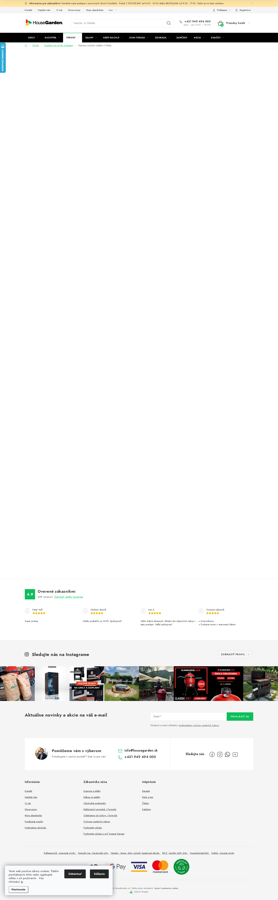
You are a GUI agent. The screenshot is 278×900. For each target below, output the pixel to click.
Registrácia (245, 10)
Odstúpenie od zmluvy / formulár (100, 815)
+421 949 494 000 (197, 21)
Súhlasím (99, 874)
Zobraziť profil (233, 654)
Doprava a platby (92, 791)
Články (145, 803)
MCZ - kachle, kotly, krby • (175, 853)
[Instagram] (219, 754)
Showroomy (74, 10)
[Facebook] (212, 754)
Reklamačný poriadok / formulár (99, 809)
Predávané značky (34, 821)
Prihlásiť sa (240, 716)
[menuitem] (33, 37)
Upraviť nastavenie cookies (166, 888)
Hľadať (168, 23)
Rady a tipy (147, 797)
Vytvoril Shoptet (141, 891)
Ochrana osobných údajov (96, 821)
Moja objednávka (94, 10)
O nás (59, 10)
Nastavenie (18, 889)
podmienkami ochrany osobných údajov (199, 725)
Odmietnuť (75, 874)
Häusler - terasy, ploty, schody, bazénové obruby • (136, 853)
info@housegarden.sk (141, 750)
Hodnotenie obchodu (35, 827)
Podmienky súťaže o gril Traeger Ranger (104, 833)
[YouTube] (235, 754)
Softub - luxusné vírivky (222, 853)
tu (22, 882)
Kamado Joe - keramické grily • (93, 853)
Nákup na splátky (91, 797)
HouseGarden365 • (200, 853)
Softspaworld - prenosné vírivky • (60, 853)
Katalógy (146, 809)
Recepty (146, 791)
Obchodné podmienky (94, 803)
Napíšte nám (44, 10)
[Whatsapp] (227, 754)
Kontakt (28, 10)
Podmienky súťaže (92, 827)
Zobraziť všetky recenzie (68, 597)
